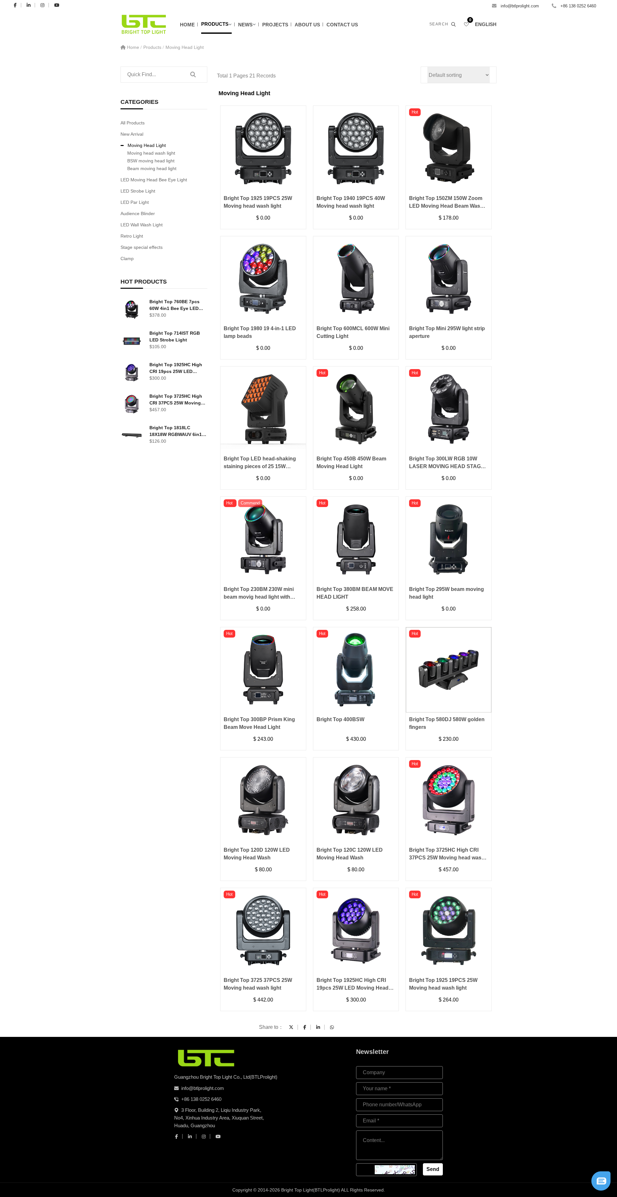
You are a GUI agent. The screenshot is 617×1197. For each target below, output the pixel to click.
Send (432, 1169)
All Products (133, 122)
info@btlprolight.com (520, 6)
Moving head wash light (151, 153)
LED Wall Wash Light (142, 224)
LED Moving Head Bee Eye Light (154, 179)
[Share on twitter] (291, 1027)
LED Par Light (135, 202)
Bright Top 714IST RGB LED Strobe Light (174, 336)
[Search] (193, 75)
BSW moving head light (150, 160)
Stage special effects (142, 247)
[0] (466, 24)
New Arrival (132, 134)
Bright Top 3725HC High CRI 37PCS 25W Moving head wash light (175, 400)
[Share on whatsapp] (332, 1027)
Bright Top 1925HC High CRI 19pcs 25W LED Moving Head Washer (175, 368)
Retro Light (132, 236)
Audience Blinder (138, 213)
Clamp (127, 258)
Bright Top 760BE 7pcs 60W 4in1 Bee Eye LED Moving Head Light (174, 305)
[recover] (601, 1180)
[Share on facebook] (304, 1027)
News (245, 24)
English (485, 24)
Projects (275, 24)
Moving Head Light (184, 47)
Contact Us (342, 24)
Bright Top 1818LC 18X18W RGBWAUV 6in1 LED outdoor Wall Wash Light (175, 431)
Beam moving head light (151, 168)
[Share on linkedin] (318, 1027)
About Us (307, 24)
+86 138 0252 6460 (578, 6)
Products (214, 24)
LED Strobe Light (138, 191)
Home (187, 24)
